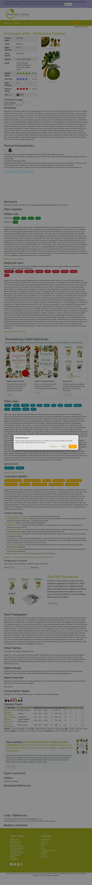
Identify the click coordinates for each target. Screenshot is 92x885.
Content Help (45, 839)
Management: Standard (11, 484)
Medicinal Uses (15, 842)
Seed (38, 218)
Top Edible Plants (16, 850)
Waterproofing (16, 409)
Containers (25, 405)
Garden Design (15, 855)
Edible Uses (14, 839)
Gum (15, 222)
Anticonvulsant (9, 271)
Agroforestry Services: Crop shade (13, 480)
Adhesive (8, 405)
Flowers (16, 218)
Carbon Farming (9, 468)
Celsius (6, 568)
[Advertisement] (82, 67)
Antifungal (19, 271)
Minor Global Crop (25, 484)
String (7, 409)
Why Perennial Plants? (17, 848)
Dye (33, 405)
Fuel (54, 405)
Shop (56, 23)
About (41, 23)
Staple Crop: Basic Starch (72, 484)
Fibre (39, 405)
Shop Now (67, 395)
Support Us (45, 844)
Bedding (16, 405)
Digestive (56, 271)
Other (81, 708)
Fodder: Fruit (46, 480)
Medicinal (76, 708)
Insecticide (68, 405)
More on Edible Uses (18, 259)
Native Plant (34, 23)
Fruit (24, 218)
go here (39, 819)
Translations (14, 859)
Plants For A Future (12, 23)
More (9, 395)
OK (73, 446)
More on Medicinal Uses (19, 331)
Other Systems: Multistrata (56, 484)
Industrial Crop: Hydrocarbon (74, 480)
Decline (64, 446)
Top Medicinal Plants (17, 852)
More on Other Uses (18, 472)
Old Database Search (48, 850)
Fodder (46, 405)
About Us (44, 857)
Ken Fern (20, 821)
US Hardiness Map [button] (26, 172)
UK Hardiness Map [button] (11, 172)
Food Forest (19, 468)
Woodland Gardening (17, 846)
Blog (69, 23)
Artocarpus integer (10, 717)
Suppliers (63, 23)
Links (42, 848)
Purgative (74, 271)
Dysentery (65, 271)
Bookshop (44, 842)
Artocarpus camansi (10, 710)
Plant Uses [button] (48, 23)
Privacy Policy (53, 446)
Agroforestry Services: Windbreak (32, 480)
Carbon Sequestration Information (42, 557)
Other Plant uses (15, 844)
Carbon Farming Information (20, 557)
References (7, 259)
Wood (33, 409)
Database (25, 23)
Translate (19, 105)
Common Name (25, 708)
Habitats (13, 857)
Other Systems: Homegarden (39, 484)
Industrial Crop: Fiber (58, 480)
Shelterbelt (77, 405)
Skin (7, 275)
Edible (70, 708)
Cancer (47, 271)
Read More (11, 767)
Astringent (39, 271)
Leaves (30, 218)
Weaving (26, 409)
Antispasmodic (29, 271)
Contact (43, 855)
